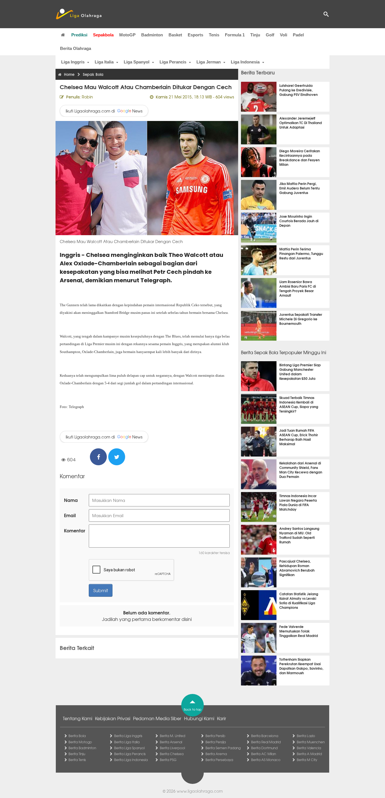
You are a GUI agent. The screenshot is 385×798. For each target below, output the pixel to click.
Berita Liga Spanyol (129, 747)
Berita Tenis (77, 759)
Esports (195, 34)
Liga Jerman (208, 61)
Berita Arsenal (171, 741)
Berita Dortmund (264, 747)
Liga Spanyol (136, 61)
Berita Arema (216, 753)
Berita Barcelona (264, 735)
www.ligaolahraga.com (200, 791)
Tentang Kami (77, 718)
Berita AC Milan (263, 753)
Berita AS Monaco (265, 759)
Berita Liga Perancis (130, 753)
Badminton (152, 34)
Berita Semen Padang (223, 747)
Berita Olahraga (75, 48)
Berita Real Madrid (266, 741)
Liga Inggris (73, 61)
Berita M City (307, 759)
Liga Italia (104, 61)
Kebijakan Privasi (112, 718)
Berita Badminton (82, 747)
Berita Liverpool (172, 747)
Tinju (255, 34)
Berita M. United (172, 735)
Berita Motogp (80, 741)
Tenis (214, 34)
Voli (283, 34)
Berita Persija (215, 741)
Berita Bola (77, 735)
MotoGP (127, 34)
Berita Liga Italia (127, 741)
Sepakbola (103, 34)
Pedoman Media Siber (157, 718)
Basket (175, 34)
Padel (298, 34)
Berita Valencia (309, 747)
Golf (270, 34)
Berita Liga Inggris (128, 735)
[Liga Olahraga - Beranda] (79, 14)
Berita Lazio (306, 735)
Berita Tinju (76, 753)
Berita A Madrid (309, 753)
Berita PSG (168, 759)
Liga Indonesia (245, 61)
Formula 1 (235, 34)
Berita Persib (215, 735)
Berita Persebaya (219, 759)
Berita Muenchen (311, 741)
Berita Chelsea (171, 753)
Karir (221, 718)
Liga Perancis (173, 61)
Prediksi (79, 34)
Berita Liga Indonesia (131, 759)
